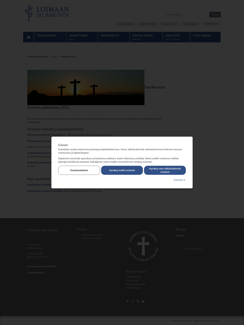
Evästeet (180, 179)
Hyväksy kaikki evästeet (122, 170)
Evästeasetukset (79, 170)
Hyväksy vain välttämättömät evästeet (165, 170)
